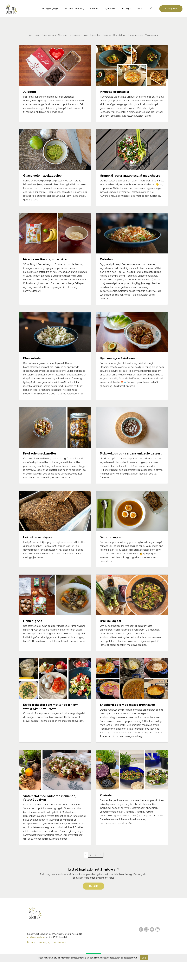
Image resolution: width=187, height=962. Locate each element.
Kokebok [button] (94, 8)
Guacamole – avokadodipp (42, 175)
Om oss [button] (140, 8)
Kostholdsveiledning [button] (74, 8)
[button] (151, 9)
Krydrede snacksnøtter (39, 453)
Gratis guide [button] (171, 8)
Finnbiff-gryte (32, 621)
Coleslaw (106, 259)
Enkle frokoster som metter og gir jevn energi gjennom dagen (50, 706)
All (30, 35)
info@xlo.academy (36, 937)
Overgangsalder (135, 35)
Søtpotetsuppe (110, 537)
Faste (85, 35)
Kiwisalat (106, 795)
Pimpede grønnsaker (114, 91)
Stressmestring (49, 35)
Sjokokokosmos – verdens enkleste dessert (131, 453)
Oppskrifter (95, 35)
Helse (36, 35)
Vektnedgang (151, 35)
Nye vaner (63, 35)
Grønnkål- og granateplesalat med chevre (130, 175)
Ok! (144, 957)
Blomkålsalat (32, 358)
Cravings (107, 35)
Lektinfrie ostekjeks (37, 537)
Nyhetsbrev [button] (109, 8)
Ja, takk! (93, 886)
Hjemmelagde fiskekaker (117, 358)
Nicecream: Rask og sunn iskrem (46, 259)
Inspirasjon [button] (126, 8)
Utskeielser (75, 35)
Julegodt (29, 91)
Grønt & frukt (119, 35)
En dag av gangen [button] (50, 8)
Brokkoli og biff (110, 621)
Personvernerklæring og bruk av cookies (46, 942)
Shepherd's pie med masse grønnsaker (127, 704)
